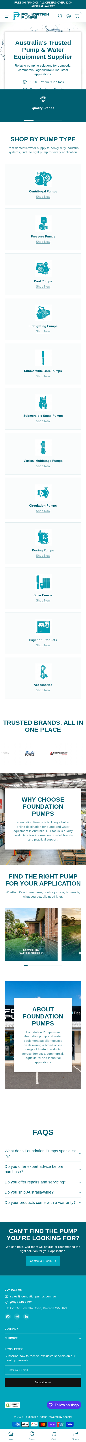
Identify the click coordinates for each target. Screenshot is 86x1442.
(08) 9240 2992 (21, 1302)
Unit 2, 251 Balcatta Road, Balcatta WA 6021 (36, 1308)
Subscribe (41, 1382)
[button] (60, 16)
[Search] (60, 16)
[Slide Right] (78, 5)
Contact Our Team (41, 1261)
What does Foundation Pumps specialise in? (41, 1154)
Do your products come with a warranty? (40, 1202)
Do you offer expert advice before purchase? (34, 1169)
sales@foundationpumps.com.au (33, 1296)
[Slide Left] (8, 5)
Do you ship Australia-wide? (29, 1192)
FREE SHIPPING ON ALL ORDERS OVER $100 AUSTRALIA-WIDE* (43, 4)
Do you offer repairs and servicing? (35, 1182)
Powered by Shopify (60, 1416)
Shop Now (43, 196)
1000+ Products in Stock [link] (47, 82)
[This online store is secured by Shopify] (12, 1405)
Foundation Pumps (35, 1416)
